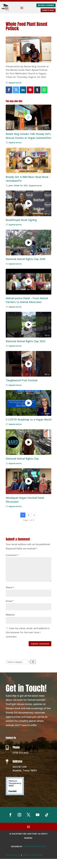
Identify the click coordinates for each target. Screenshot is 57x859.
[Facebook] (9, 89)
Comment (12, 555)
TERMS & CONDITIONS (32, 855)
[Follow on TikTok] (46, 814)
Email (10, 601)
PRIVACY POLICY (13, 855)
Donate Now (48, 10)
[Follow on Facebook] (10, 814)
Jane (11, 185)
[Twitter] (16, 89)
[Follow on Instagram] (19, 814)
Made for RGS (21, 185)
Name (10, 587)
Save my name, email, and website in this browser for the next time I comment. (28, 632)
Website (10, 614)
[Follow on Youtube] (37, 814)
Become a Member (46, 5)
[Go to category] (33, 662)
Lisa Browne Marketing (34, 846)
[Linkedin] (23, 89)
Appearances (15, 82)
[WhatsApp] (44, 89)
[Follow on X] (28, 814)
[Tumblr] (37, 89)
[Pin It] (30, 89)
